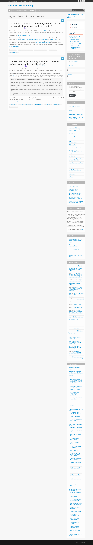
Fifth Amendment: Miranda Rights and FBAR (75, 475)
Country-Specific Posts (73, 186)
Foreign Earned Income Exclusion (25, 50)
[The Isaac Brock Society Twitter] (84, 1)
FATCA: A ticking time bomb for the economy (76, 409)
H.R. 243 (46, 31)
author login (31, 10)
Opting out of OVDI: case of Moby (76, 430)
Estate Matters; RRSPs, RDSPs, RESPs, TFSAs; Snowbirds (75, 194)
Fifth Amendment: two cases (76, 472)
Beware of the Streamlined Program (74, 368)
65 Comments (48, 65)
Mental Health (72, 155)
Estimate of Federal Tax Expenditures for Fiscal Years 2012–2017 (31, 39)
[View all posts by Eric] (25, 28)
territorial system (57, 104)
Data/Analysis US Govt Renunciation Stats (73, 190)
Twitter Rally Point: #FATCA (74, 106)
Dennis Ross (12, 50)
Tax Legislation (47, 104)
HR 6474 (14, 75)
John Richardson (74, 61)
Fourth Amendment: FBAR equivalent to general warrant (75, 464)
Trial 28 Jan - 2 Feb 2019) (75, 43)
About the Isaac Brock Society (20, 10)
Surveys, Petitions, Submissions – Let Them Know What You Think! (76, 113)
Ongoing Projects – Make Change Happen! (76, 109)
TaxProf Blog (54, 39)
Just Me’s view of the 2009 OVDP (75, 434)
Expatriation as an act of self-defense (75, 508)
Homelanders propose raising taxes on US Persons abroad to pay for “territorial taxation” (34, 62)
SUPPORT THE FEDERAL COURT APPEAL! (74, 37)
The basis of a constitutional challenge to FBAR (76, 459)
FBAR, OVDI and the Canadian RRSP (74, 439)
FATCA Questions (72, 144)
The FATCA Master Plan (75, 416)
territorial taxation (13, 52)
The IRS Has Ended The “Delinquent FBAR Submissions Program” (76, 295)
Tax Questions (72, 173)
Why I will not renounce (75, 530)
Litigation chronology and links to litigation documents (75, 47)
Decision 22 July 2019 (74, 41)
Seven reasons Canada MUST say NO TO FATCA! (75, 412)
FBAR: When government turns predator (75, 425)
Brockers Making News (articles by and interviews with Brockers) (76, 202)
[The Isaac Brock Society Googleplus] (78, 1)
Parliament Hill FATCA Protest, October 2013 (75, 250)
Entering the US (72, 139)
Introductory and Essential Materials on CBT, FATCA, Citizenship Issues (74, 129)
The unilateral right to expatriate (74, 523)
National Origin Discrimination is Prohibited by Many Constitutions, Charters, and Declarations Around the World (76, 373)
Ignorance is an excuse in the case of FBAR (75, 447)
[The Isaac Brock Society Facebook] (80, 1)
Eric (23, 28)
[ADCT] (76, 32)
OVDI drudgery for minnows (76, 427)
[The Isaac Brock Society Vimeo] (82, 1)
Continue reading (14, 46)
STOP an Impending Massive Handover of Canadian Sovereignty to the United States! (76, 246)
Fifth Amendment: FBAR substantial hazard (75, 468)
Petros (70, 293)
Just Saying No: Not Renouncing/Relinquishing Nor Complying (75, 152)
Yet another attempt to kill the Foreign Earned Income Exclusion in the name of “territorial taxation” (35, 24)
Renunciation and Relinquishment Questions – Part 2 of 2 (76, 159)
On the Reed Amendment (75, 492)
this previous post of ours (24, 35)
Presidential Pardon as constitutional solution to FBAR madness (75, 454)
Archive (38, 10)
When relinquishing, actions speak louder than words (76, 504)
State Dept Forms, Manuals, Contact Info (75, 170)
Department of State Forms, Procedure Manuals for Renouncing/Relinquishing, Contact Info (75, 288)
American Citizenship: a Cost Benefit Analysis (75, 527)
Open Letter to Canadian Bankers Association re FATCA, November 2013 (76, 255)
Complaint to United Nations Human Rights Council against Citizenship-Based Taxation (76, 16)
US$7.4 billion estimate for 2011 (42, 42)
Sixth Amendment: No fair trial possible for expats (75, 479)
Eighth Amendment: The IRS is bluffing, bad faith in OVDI (75, 484)
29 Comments (47, 28)
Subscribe (72, 95)
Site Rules (71, 167)
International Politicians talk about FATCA (76, 419)
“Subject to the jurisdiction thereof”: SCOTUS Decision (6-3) (76, 332)
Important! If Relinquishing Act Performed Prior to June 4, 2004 (75, 198)
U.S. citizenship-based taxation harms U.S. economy (75, 404)
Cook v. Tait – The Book (75, 389)
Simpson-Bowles (52, 50)
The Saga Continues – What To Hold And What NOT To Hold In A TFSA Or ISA (76, 312)
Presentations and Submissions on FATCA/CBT (76, 163)
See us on (69, 74)
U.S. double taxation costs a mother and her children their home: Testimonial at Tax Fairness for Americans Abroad (76, 268)
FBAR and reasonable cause (74, 443)
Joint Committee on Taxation (40, 50)
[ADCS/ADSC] (76, 25)
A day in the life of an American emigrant (74, 519)
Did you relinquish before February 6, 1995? (75, 495)
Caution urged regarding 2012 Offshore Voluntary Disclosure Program (75, 240)
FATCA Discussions (73, 141)
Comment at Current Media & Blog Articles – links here (76, 117)
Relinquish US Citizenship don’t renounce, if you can (75, 489)
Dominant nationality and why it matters (75, 535)
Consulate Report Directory (74, 136)
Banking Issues (72, 133)
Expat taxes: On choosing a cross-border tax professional (76, 399)
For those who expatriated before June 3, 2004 (75, 499)
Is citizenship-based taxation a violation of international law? (75, 387)
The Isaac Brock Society (20, 5)
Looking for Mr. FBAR (74, 450)
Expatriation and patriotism (75, 511)
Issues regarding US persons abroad (37, 28)
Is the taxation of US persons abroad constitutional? (74, 393)
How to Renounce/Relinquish (75, 147)
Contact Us (71, 176)
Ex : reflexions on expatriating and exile (74, 515)
